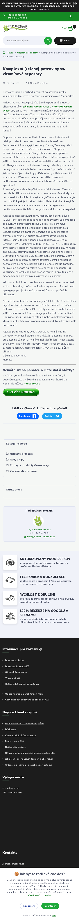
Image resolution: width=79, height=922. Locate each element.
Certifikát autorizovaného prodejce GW (27, 699)
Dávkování (10, 729)
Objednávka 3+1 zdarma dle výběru (24, 723)
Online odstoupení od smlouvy (22, 684)
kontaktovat (32, 383)
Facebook (24, 416)
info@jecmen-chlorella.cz (41, 536)
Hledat (48, 41)
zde (54, 915)
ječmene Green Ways (35, 106)
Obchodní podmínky (16, 672)
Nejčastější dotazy (27, 52)
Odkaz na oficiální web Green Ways (24, 693)
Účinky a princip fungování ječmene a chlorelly (30, 753)
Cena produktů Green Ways (20, 735)
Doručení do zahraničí (16, 666)
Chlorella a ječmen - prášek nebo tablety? (28, 764)
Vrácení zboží (12, 677)
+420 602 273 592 (16, 15)
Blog (11, 52)
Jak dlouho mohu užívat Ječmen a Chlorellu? (29, 758)
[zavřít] (74, 4)
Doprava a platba (14, 660)
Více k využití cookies (39, 895)
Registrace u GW (14, 741)
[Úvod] (16, 28)
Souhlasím (50, 905)
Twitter (48, 416)
